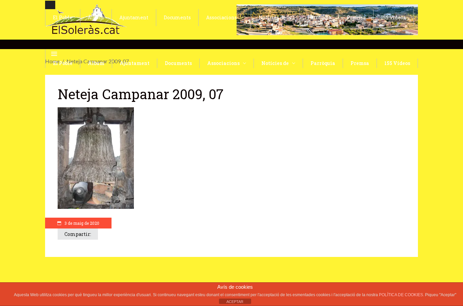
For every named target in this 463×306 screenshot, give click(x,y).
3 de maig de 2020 (81, 223)
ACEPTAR (234, 302)
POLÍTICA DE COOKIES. (402, 294)
